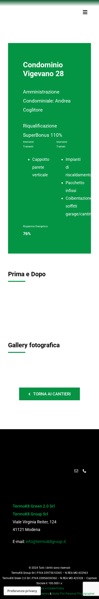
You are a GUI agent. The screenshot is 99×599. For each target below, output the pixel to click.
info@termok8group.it (46, 541)
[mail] (76, 471)
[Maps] (68, 471)
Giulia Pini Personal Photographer (73, 593)
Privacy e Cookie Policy (49, 588)
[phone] (84, 471)
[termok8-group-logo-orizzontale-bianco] (50, 443)
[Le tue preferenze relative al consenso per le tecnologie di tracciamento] (22, 591)
